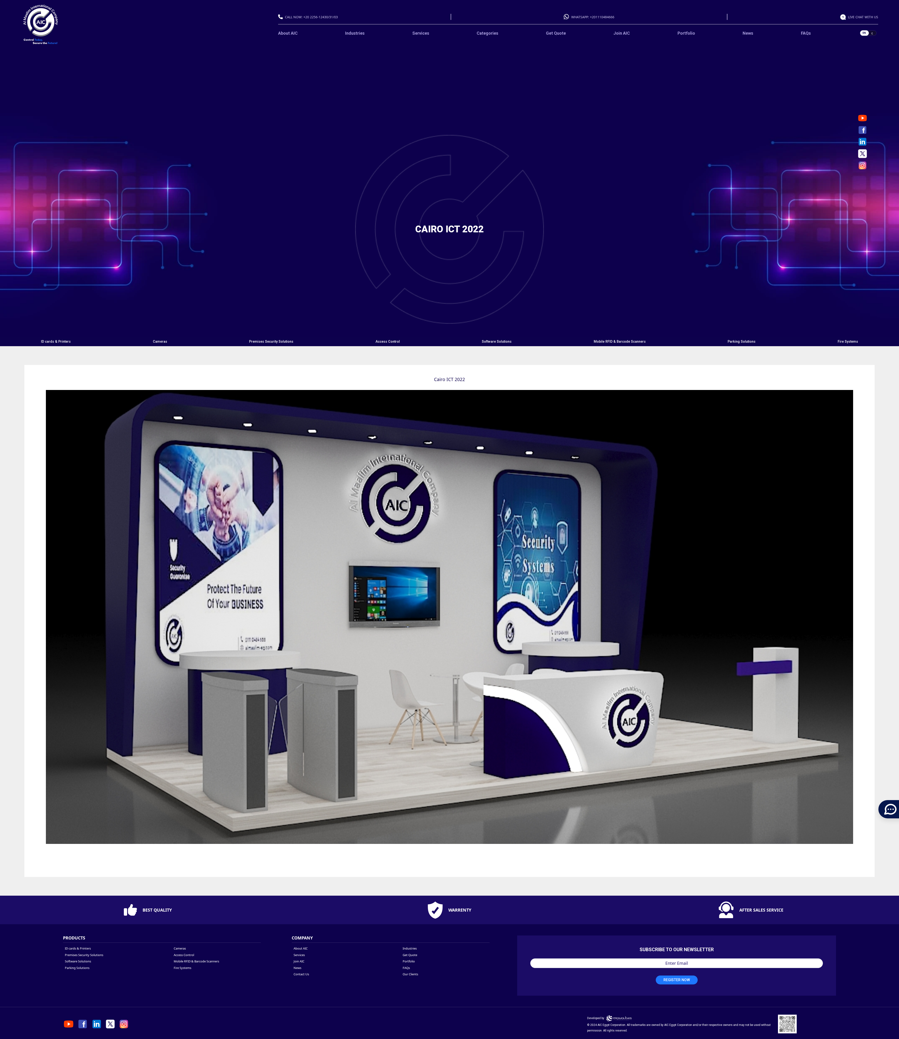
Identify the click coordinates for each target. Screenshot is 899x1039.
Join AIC (621, 33)
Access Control (388, 342)
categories (487, 33)
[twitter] (862, 153)
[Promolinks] (619, 1018)
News (748, 33)
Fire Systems (848, 342)
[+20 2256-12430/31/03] (281, 17)
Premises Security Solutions (271, 342)
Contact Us (301, 974)
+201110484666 (602, 17)
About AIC (288, 33)
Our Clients (410, 974)
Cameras (160, 342)
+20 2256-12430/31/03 (320, 17)
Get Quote (556, 33)
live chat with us (863, 17)
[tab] (56, 341)
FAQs (806, 33)
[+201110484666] (567, 17)
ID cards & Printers (56, 342)
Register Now (676, 980)
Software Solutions (497, 342)
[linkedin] (862, 142)
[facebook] (862, 130)
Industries (355, 33)
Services (420, 33)
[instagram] (862, 165)
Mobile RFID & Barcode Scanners (620, 342)
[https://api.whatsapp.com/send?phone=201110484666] (844, 17)
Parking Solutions (741, 342)
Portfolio (686, 33)
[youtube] (862, 118)
